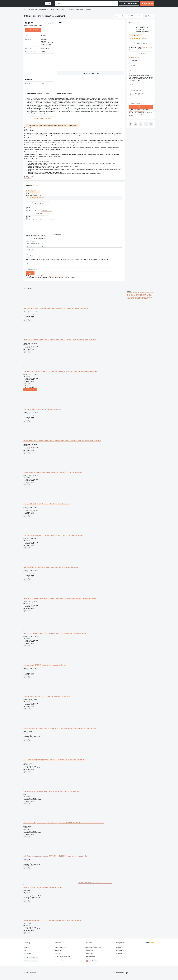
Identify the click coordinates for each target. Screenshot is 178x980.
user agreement (61, 276)
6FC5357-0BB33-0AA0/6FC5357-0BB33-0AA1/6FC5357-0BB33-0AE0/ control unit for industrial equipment (59, 599)
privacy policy (50, 276)
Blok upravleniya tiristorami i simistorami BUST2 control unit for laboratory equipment (53, 535)
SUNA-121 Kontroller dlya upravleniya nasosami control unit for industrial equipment (52, 472)
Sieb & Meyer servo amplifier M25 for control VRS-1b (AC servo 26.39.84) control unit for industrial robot (59, 728)
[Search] (56, 3)
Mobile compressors (133, 295)
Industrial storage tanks (141, 298)
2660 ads (34, 193)
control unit (44, 35)
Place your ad (30, 389)
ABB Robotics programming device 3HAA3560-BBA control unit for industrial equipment (53, 760)
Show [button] (39, 211)
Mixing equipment (132, 297)
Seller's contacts (28, 953)
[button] (117, 16)
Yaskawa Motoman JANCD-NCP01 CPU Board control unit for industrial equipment (52, 921)
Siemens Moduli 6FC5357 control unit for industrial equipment (44, 665)
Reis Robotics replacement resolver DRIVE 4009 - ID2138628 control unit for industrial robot (55, 856)
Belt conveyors (141, 297)
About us (26, 947)
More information (134, 57)
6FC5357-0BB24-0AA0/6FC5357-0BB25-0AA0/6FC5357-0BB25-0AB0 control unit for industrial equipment (59, 340)
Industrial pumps (146, 294)
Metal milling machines (145, 295)
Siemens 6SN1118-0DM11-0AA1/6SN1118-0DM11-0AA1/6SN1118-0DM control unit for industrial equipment (60, 371)
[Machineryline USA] (33, 3)
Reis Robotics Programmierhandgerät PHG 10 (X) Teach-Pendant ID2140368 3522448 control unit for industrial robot (63, 823)
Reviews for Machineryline (62, 956)
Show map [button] (57, 234)
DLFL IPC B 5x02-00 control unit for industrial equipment (42, 887)
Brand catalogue (59, 960)
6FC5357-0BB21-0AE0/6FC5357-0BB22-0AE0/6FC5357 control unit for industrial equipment (55, 633)
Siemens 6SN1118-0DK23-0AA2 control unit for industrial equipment (46, 504)
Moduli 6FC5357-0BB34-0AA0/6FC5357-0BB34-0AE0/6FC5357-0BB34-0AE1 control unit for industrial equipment (62, 441)
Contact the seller (33, 29)
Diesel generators (144, 292)
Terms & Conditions (60, 947)
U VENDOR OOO (31, 190)
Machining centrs (136, 294)
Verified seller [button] (33, 192)
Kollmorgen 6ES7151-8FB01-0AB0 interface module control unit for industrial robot (51, 791)
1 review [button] (41, 197)
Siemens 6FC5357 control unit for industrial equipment (42, 409)
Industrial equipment (133, 292)
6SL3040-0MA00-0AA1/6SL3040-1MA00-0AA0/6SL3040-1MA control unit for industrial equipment (56, 308)
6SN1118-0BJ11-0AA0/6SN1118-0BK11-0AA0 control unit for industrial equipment (51, 567)
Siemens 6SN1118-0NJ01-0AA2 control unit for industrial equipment (46, 696)
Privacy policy (58, 950)
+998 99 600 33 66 (46, 211)
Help (25, 950)
